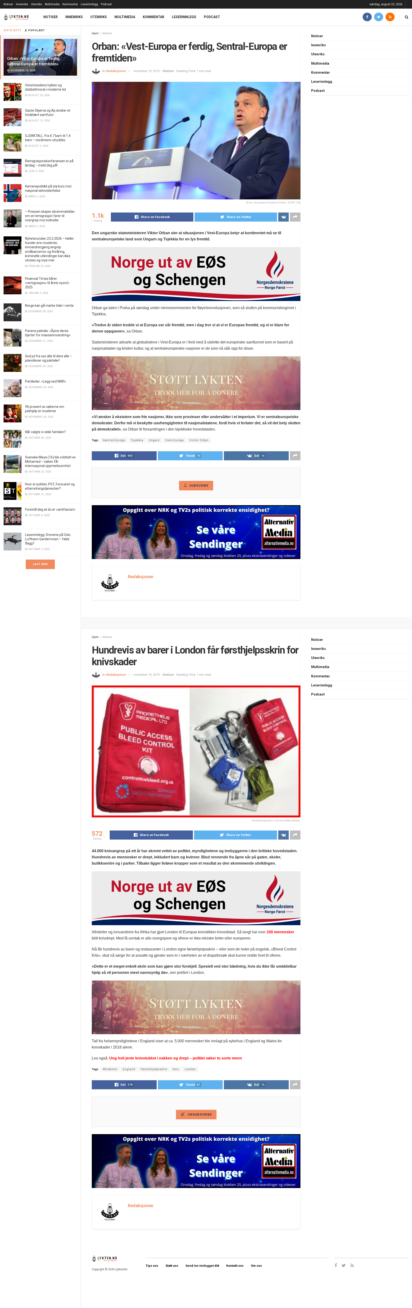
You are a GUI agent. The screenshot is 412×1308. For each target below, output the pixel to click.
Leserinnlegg (89, 4)
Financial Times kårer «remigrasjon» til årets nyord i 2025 (47, 283)
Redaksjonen (116, 71)
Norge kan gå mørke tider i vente (49, 305)
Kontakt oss (234, 1265)
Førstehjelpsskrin (154, 1069)
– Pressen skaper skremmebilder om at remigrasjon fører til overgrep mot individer (50, 216)
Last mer (40, 564)
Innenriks (22, 4)
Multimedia (52, 4)
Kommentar (70, 4)
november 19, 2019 (147, 71)
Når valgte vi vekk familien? (45, 432)
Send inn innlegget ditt (202, 1265)
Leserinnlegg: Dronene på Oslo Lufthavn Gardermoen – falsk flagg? (48, 539)
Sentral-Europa (114, 440)
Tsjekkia (137, 440)
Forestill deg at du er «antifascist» (50, 509)
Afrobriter (110, 1069)
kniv (176, 1069)
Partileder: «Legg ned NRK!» (45, 381)
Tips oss (152, 1265)
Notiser (8, 4)
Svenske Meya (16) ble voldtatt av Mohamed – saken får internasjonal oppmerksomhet (50, 461)
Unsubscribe (199, 1114)
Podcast (106, 4)
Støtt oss (171, 1265)
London (190, 1069)
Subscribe (198, 485)
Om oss (256, 1265)
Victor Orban (199, 440)
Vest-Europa (174, 440)
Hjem (95, 33)
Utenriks (36, 4)
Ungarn (154, 440)
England (129, 1069)
